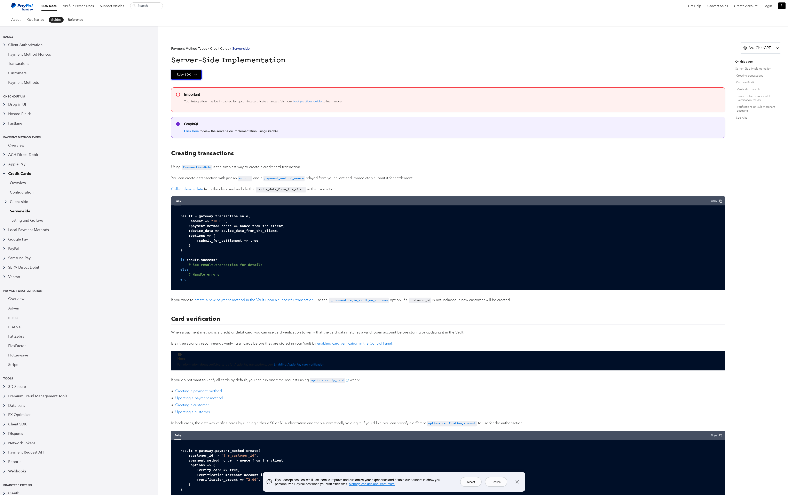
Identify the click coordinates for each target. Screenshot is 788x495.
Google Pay (18, 239)
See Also (742, 117)
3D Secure (17, 386)
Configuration (21, 192)
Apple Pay (16, 164)
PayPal (13, 248)
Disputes (15, 433)
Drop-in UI (17, 104)
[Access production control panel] (782, 5)
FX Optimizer (19, 414)
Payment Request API (26, 452)
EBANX (14, 327)
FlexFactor (17, 346)
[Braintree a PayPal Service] (21, 8)
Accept (471, 482)
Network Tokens (21, 443)
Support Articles (112, 6)
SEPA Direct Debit (23, 267)
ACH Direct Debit (23, 154)
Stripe (13, 364)
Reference (75, 20)
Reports (14, 461)
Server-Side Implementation (753, 68)
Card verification (746, 82)
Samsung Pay (19, 258)
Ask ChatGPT (759, 48)
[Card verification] (168, 319)
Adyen (13, 308)
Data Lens (16, 405)
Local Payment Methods (28, 230)
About (16, 20)
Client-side (19, 201)
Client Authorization (25, 45)
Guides (56, 20)
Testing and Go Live (26, 220)
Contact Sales (717, 6)
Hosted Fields (19, 114)
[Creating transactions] (168, 153)
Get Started (35, 20)
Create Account (745, 6)
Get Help (694, 6)
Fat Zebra (16, 336)
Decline (496, 482)
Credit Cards (19, 173)
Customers (17, 73)
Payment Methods (23, 82)
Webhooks (17, 471)
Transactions (18, 63)
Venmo (14, 277)
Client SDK (17, 424)
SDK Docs (49, 6)
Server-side (20, 211)
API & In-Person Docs (78, 6)
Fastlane (15, 123)
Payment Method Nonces (29, 54)
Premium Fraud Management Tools (37, 396)
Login (768, 6)
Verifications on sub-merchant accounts (756, 108)
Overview (16, 145)
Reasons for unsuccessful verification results (754, 98)
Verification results (748, 89)
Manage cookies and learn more (372, 483)
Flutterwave (18, 355)
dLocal (13, 317)
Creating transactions (749, 75)
